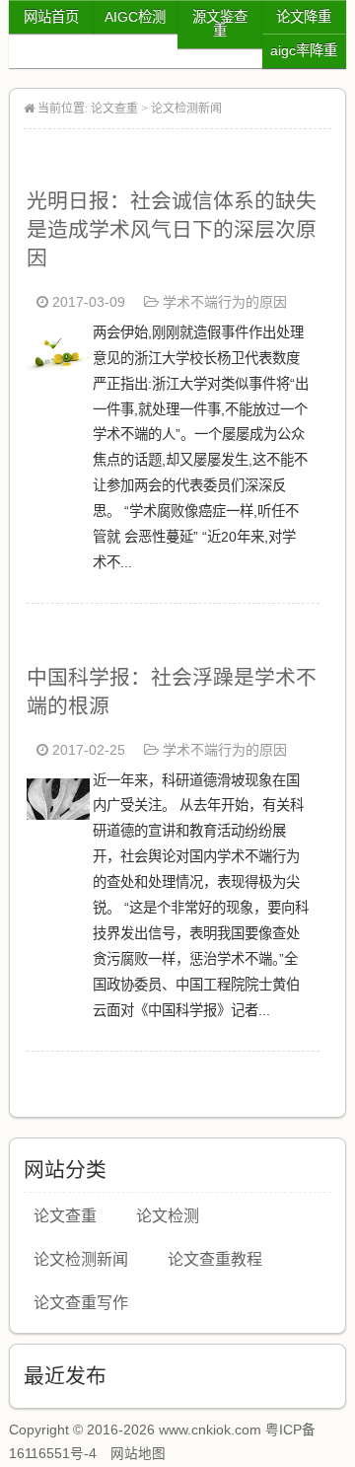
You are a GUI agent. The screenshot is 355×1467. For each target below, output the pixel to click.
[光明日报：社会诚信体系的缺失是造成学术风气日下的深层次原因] (58, 366)
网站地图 (138, 1453)
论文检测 (167, 1216)
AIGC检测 (135, 17)
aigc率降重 (303, 50)
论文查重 (114, 108)
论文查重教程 (215, 1259)
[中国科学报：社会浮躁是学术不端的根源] (58, 814)
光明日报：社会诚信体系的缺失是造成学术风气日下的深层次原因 (172, 229)
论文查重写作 (81, 1302)
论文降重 (303, 17)
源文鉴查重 (220, 23)
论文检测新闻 (186, 108)
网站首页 (51, 17)
